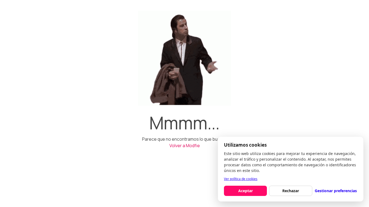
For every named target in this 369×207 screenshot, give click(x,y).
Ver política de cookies (240, 179)
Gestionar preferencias (336, 190)
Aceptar (245, 190)
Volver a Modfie (184, 146)
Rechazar (290, 190)
